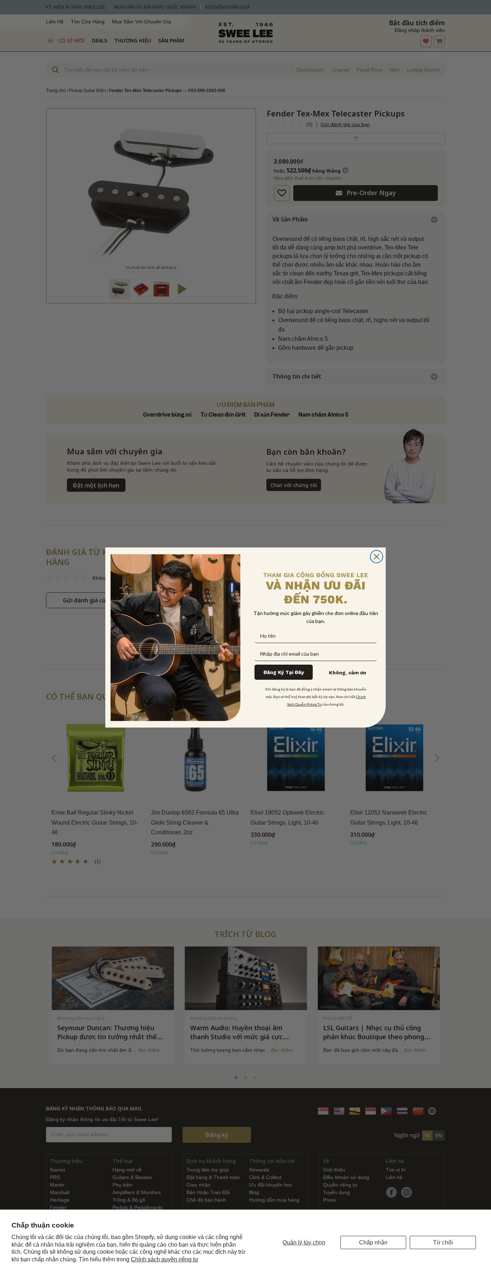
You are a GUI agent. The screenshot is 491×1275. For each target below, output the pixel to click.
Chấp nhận (373, 1242)
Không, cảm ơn (347, 672)
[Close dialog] (376, 556)
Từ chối (443, 1242)
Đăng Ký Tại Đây (283, 672)
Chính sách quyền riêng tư (164, 1259)
